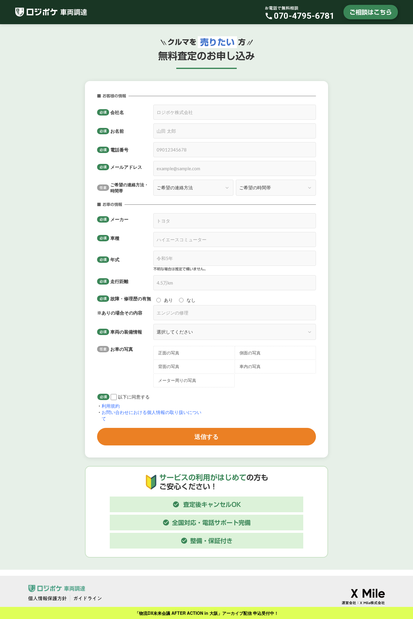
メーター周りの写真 (177, 380)
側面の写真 (250, 352)
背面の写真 (168, 366)
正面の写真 (168, 352)
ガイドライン (87, 598)
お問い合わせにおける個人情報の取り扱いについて (151, 415)
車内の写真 (250, 366)
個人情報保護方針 (47, 598)
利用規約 (111, 406)
